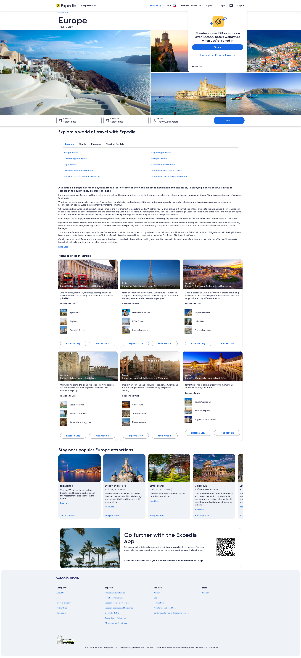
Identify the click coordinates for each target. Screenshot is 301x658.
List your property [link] (63, 603)
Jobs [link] (58, 598)
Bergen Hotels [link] (71, 152)
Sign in (241, 5)
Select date (69, 121)
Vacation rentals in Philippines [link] (117, 603)
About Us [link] (60, 593)
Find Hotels (102, 343)
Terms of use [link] (159, 603)
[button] (150, 131)
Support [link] (205, 593)
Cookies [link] (157, 598)
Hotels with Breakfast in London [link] (166, 170)
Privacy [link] (157, 593)
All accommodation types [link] (116, 623)
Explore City (73, 343)
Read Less (63, 246)
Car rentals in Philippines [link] (115, 618)
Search (229, 120)
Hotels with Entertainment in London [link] (82, 176)
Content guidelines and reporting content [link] (171, 613)
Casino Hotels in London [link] (163, 164)
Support (210, 5)
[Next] (242, 486)
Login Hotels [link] (70, 164)
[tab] (70, 144)
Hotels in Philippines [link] (114, 598)
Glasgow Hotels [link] (159, 158)
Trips (222, 5)
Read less (64, 503)
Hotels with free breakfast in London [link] (169, 176)
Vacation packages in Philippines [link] (119, 608)
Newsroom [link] (61, 613)
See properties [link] (67, 515)
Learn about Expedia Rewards (217, 55)
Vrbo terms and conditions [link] (165, 608)
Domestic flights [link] (112, 613)
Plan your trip (62, 12)
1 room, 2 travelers (167, 121)
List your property (191, 5)
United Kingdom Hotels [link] (75, 158)
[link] (217, 66)
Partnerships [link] (61, 608)
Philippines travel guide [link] (115, 593)
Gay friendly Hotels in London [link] (78, 170)
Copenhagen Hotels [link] (161, 152)
